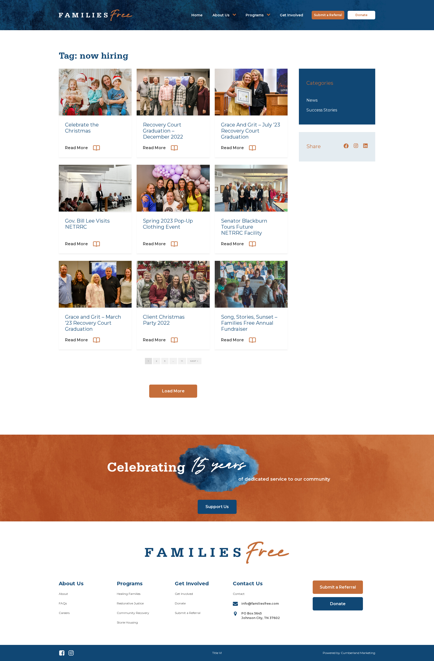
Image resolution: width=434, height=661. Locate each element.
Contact (239, 594)
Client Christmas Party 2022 (164, 320)
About (63, 594)
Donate (361, 15)
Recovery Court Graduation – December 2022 (163, 131)
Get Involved (291, 15)
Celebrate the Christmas (82, 128)
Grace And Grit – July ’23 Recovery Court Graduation (250, 131)
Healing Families (128, 594)
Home (196, 15)
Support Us (217, 506)
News (311, 100)
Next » (194, 361)
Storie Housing (127, 622)
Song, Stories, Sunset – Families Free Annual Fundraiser (249, 323)
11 (182, 361)
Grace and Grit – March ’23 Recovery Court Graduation (93, 323)
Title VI (217, 653)
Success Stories (321, 110)
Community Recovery (133, 613)
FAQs (63, 603)
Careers (64, 613)
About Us (221, 15)
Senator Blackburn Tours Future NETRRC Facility (244, 227)
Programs (255, 15)
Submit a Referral (328, 15)
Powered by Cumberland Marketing (349, 653)
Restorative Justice (130, 603)
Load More (173, 391)
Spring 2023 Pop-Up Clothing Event (168, 224)
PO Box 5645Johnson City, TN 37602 (260, 615)
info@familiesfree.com (260, 603)
